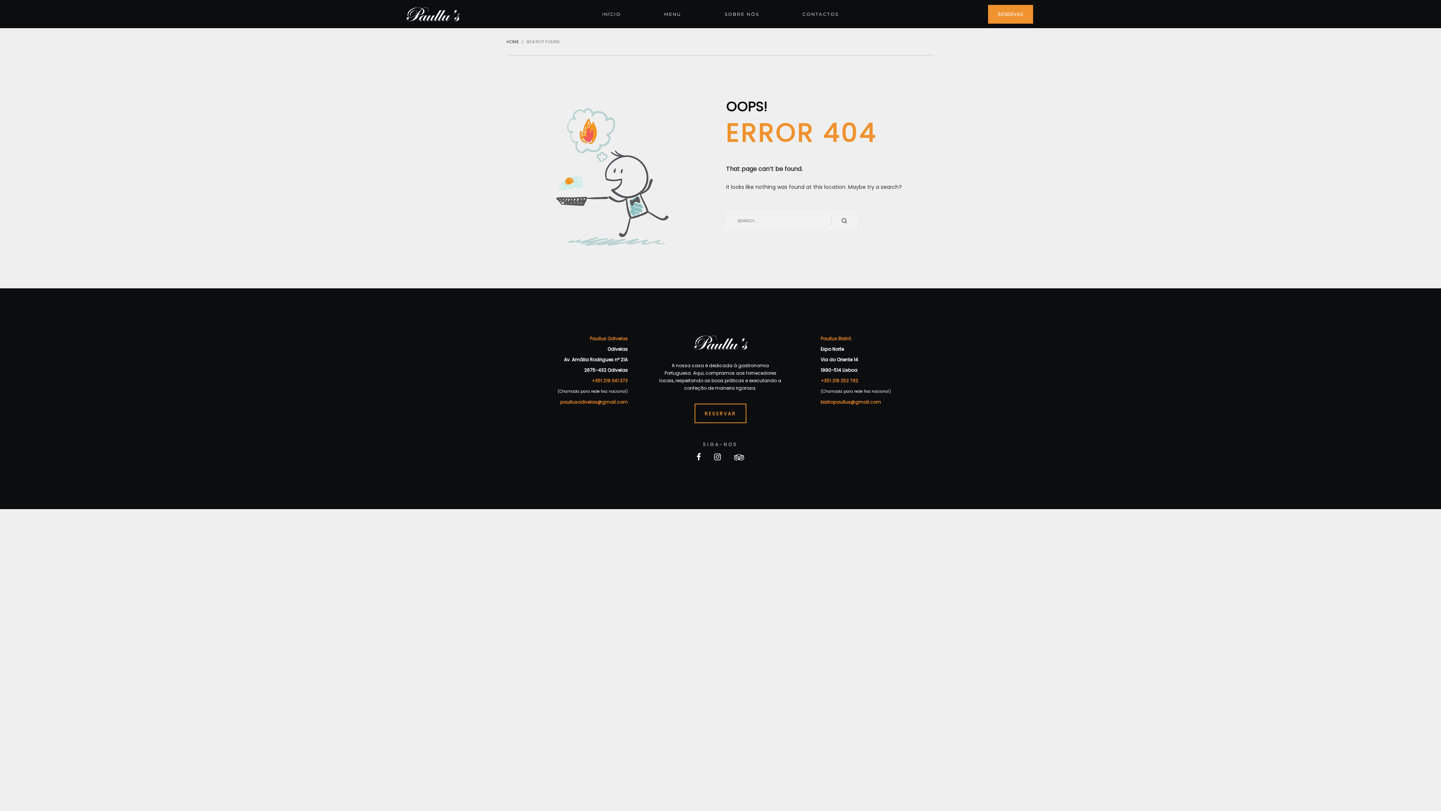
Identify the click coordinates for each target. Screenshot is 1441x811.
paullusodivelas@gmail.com (594, 402)
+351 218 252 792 (839, 380)
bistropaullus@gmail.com (851, 402)
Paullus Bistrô (836, 338)
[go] (844, 220)
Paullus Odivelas (609, 338)
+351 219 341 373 (610, 380)
